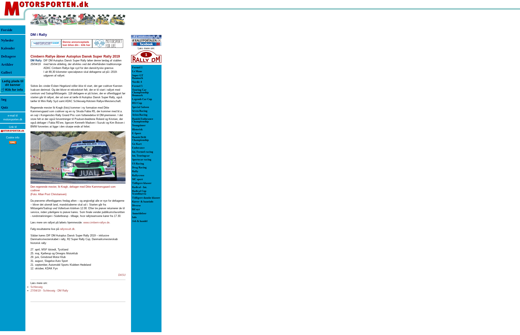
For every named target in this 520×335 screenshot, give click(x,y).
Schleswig (36, 286)
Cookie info (12, 137)
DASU (122, 274)
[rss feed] (12, 143)
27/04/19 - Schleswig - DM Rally (49, 290)
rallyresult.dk (67, 229)
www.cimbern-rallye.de (96, 222)
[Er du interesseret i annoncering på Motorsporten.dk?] (12, 92)
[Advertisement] (183, 74)
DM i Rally (38, 35)
